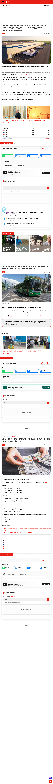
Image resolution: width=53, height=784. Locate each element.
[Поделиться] (50, 781)
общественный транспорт (17, 380)
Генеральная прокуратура (24, 74)
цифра (23, 22)
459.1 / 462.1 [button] (7, 5)
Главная (3, 9)
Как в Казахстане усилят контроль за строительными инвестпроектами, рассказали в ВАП (36, 122)
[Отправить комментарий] (48, 188)
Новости (9, 9)
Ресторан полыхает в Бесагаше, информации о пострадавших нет (20, 223)
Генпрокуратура (8, 165)
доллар (6, 577)
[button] (47, 5)
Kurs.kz (47, 482)
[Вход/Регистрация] (47, 2)
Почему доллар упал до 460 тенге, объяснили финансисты (19, 532)
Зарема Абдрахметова (16, 22)
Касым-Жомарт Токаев (11, 89)
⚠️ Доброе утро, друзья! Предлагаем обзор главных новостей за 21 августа (22, 218)
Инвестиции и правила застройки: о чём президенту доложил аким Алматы (13, 121)
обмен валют (42, 577)
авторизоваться (13, 185)
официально (14, 264)
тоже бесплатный (31, 329)
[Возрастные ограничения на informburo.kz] (44, 2)
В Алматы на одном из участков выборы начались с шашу (37, 350)
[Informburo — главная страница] (10, 2)
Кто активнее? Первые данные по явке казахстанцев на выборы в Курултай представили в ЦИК (13, 351)
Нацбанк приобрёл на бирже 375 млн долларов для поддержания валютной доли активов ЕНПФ (27, 529)
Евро (12, 577)
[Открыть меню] (3, 2)
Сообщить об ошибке (6, 143)
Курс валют (34, 577)
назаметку (14, 436)
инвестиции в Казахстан (20, 165)
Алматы (6, 380)
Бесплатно (28, 380)
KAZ (50, 1)
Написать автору (47, 33)
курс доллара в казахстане (22, 577)
